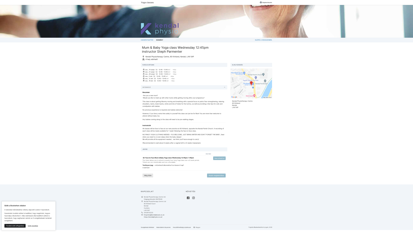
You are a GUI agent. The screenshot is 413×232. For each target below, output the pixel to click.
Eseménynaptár (147, 40)
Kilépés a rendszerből (263, 40)
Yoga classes (147, 2)
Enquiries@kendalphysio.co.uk (154, 215)
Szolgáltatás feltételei (147, 227)
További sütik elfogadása (15, 226)
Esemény (159, 40)
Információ (147, 87)
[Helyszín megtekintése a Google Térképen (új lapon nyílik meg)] (251, 83)
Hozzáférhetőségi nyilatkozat (182, 227)
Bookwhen (257, 227)
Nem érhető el (219, 158)
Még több (147, 175)
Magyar (197, 227)
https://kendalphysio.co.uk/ (153, 217)
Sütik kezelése (33, 226)
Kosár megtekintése (216, 175)
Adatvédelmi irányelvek (163, 227)
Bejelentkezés (267, 2)
